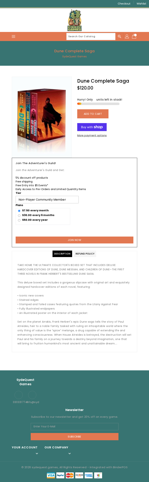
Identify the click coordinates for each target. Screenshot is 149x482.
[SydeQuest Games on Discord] (26, 3)
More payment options (92, 135)
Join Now (74, 240)
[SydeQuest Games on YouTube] (19, 3)
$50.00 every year (35, 220)
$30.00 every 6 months (38, 215)
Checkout (124, 3)
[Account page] (127, 36)
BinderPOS (120, 467)
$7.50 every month (35, 210)
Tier (18, 193)
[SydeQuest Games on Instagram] (12, 3)
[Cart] (134, 36)
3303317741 (19, 402)
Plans (19, 205)
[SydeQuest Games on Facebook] (6, 3)
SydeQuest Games (74, 56)
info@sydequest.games (32, 402)
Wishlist (141, 3)
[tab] (62, 254)
